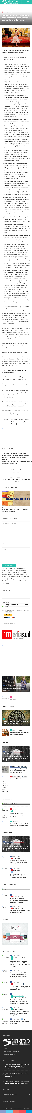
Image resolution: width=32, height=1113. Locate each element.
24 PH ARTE (7, 22)
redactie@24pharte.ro (9, 623)
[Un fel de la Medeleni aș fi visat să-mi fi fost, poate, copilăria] (16, 717)
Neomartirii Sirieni (15, 779)
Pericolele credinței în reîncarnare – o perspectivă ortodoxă (18, 814)
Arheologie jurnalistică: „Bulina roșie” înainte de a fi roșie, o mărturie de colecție (19, 770)
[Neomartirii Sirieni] (5, 784)
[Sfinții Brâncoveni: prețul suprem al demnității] (5, 1021)
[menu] (28, 2)
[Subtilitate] (5, 697)
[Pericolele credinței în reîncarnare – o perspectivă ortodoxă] (5, 813)
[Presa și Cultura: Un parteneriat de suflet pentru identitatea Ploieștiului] (5, 1008)
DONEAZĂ (9, 612)
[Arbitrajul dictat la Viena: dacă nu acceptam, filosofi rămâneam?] (3, 822)
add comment (24, 22)
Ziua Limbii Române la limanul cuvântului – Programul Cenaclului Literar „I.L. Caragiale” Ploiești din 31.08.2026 (15, 509)
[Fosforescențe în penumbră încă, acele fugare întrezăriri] (5, 733)
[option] (16, 501)
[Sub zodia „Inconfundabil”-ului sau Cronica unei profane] (4, 907)
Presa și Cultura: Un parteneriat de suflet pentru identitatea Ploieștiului (19, 1013)
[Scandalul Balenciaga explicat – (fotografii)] (16, 684)
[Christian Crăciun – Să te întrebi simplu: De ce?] (9, 803)
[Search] (23, 2)
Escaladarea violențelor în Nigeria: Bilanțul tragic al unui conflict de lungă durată (18, 862)
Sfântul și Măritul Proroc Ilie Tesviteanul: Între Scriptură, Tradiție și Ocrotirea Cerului (18, 876)
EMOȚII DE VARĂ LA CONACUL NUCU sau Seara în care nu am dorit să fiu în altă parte (19, 900)
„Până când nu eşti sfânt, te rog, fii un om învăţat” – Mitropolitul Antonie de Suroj (15, 758)
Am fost (16, 472)
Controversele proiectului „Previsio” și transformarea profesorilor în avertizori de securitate (17, 1074)
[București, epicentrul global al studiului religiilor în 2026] (4, 889)
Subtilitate (13, 699)
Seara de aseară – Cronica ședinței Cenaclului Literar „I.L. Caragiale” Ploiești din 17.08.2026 (19, 1001)
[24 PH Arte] (10, 2)
